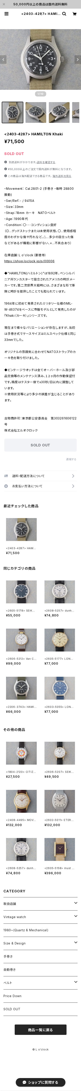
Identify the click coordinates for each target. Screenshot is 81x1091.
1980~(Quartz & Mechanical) (26, 930)
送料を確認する (46, 162)
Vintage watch (14, 917)
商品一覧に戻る (40, 1030)
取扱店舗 (9, 904)
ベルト (7, 983)
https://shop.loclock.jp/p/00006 (29, 261)
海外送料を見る (61, 176)
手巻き (8, 956)
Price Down (12, 996)
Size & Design (14, 943)
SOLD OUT (11, 1009)
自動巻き (9, 969)
